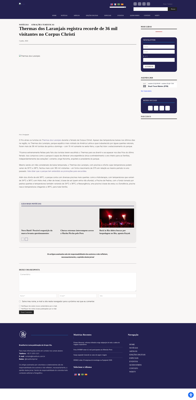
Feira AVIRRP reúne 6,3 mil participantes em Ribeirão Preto (93, 350)
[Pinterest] (123, 48)
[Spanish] (122, 4)
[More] (134, 48)
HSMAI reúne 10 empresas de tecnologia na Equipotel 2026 (93, 360)
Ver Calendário (146, 91)
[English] (111, 4)
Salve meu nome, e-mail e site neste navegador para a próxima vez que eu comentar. (58, 301)
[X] (118, 48)
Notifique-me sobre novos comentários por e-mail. (39, 306)
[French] (115, 4)
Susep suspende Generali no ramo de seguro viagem (90, 355)
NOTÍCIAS (24, 25)
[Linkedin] (144, 4)
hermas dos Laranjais (52, 140)
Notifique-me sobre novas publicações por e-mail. (39, 309)
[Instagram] (139, 4)
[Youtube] (148, 4)
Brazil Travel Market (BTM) (158, 86)
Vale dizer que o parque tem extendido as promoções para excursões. (57, 171)
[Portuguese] (118, 4)
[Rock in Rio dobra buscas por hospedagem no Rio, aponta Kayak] (116, 218)
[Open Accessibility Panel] (191, 395)
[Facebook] (135, 4)
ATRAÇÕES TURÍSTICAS (42, 25)
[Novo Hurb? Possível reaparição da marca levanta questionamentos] (38, 218)
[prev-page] (22, 239)
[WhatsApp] (128, 48)
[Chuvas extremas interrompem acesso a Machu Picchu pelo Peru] (77, 218)
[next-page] (26, 239)
